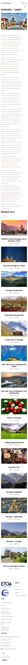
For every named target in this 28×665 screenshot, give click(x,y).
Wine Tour (3, 605)
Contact (4, 633)
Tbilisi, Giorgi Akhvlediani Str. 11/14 (10, 637)
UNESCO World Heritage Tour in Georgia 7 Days (14, 240)
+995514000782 (6, 640)
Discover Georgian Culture (14, 566)
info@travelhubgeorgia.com (9, 649)
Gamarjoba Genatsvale (14, 315)
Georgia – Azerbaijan (14, 517)
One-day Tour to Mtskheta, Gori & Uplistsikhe (14, 392)
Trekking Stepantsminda (14, 442)
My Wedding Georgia (6, 619)
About (17, 583)
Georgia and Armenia (14, 290)
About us (17, 586)
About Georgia (19, 589)
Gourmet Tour (14, 467)
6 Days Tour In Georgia (14, 340)
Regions (17, 592)
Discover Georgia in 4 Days (14, 266)
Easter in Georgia (14, 418)
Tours (3, 599)
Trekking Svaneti (5, 608)
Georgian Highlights (14, 492)
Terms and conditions (20, 595)
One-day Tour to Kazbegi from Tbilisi (14, 365)
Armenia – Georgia (14, 541)
